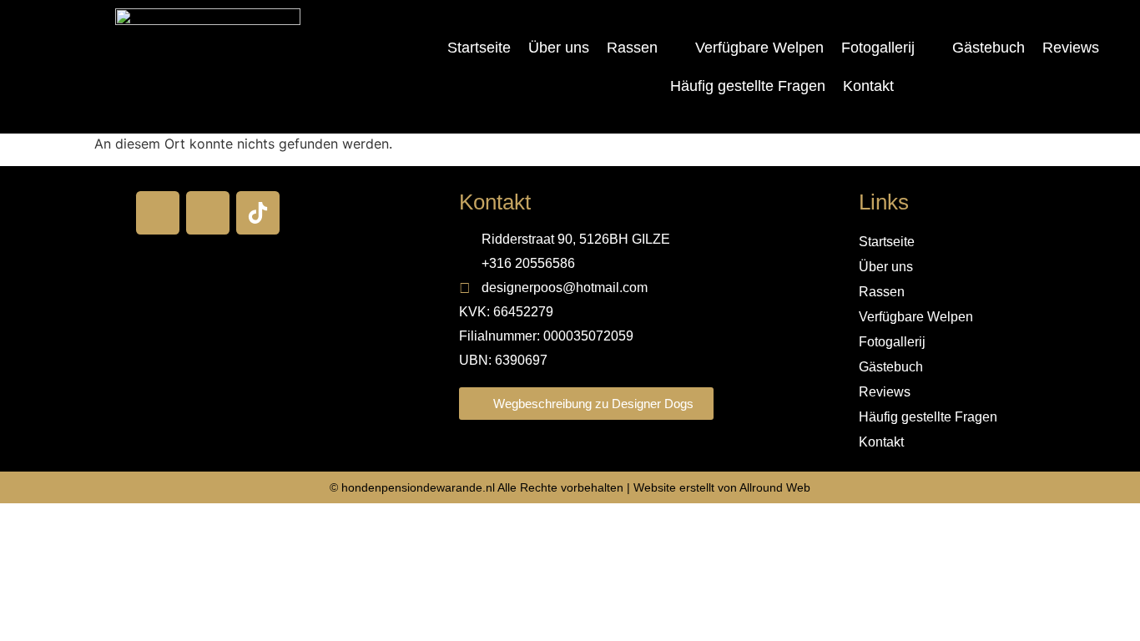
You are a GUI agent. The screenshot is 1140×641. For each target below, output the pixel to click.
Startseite (479, 47)
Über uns (558, 47)
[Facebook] (157, 213)
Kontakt (868, 86)
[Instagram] (208, 213)
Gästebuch (988, 47)
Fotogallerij (878, 47)
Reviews (1070, 47)
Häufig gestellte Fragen (747, 86)
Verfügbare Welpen (759, 47)
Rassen (632, 47)
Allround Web (774, 487)
